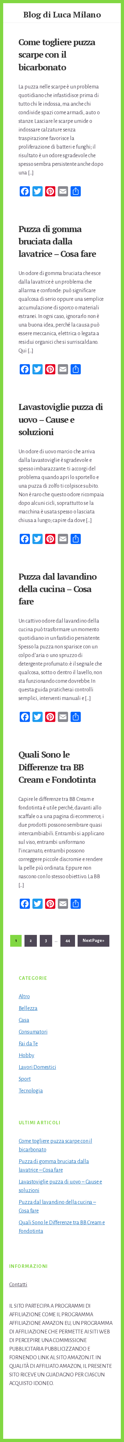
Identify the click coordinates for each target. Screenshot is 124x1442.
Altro (24, 997)
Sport (25, 1079)
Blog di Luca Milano (62, 14)
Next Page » (93, 942)
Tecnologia (31, 1091)
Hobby (26, 1055)
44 (70, 940)
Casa (24, 1020)
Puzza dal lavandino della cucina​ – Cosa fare (57, 588)
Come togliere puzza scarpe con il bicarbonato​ (56, 54)
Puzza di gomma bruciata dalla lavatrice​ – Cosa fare (57, 241)
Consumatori (33, 1032)
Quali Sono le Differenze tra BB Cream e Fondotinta (57, 766)
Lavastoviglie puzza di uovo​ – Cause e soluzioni (60, 419)
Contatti (18, 1285)
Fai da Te (28, 1044)
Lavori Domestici (37, 1067)
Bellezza (28, 1008)
